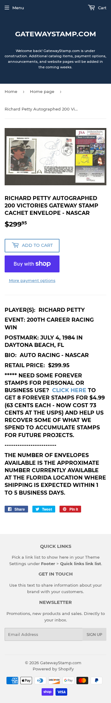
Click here (69, 390)
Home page (42, 91)
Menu (18, 7)
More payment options (32, 280)
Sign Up (94, 634)
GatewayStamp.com (55, 34)
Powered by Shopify (53, 668)
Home (11, 91)
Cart (101, 7)
